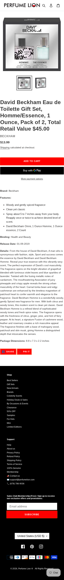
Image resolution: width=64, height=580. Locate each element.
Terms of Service (14, 464)
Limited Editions (14, 427)
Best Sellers (12, 380)
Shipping (5, 147)
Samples (11, 415)
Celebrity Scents (14, 396)
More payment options (32, 179)
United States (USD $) (30, 536)
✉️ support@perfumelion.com (20, 479)
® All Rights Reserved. (42, 568)
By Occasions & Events (17, 403)
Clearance (12, 407)
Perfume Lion (24, 568)
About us (11, 449)
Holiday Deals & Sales (17, 400)
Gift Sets (11, 384)
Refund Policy (13, 456)
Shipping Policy (14, 460)
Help (9, 445)
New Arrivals (12, 388)
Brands (10, 392)
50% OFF (11, 411)
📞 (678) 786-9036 (15, 483)
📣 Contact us (13, 476)
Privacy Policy (13, 452)
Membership (12, 472)
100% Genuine (14, 468)
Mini (9, 423)
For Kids (11, 419)
